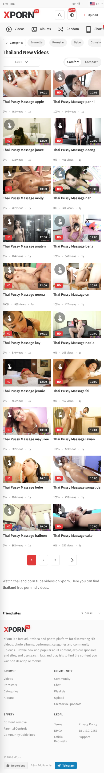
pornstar (58, 42)
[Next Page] (72, 560)
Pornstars (10, 685)
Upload (59, 698)
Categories (16, 43)
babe (77, 42)
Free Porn (9, 3)
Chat (57, 685)
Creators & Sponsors (67, 704)
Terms (58, 724)
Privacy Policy (88, 724)
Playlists (59, 691)
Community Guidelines (19, 735)
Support (84, 737)
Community (62, 679)
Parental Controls (15, 728)
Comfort (73, 62)
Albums (9, 698)
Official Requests (60, 739)
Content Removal (15, 722)
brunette (36, 42)
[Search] (60, 15)
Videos (8, 679)
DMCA (58, 731)
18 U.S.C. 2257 (88, 731)
